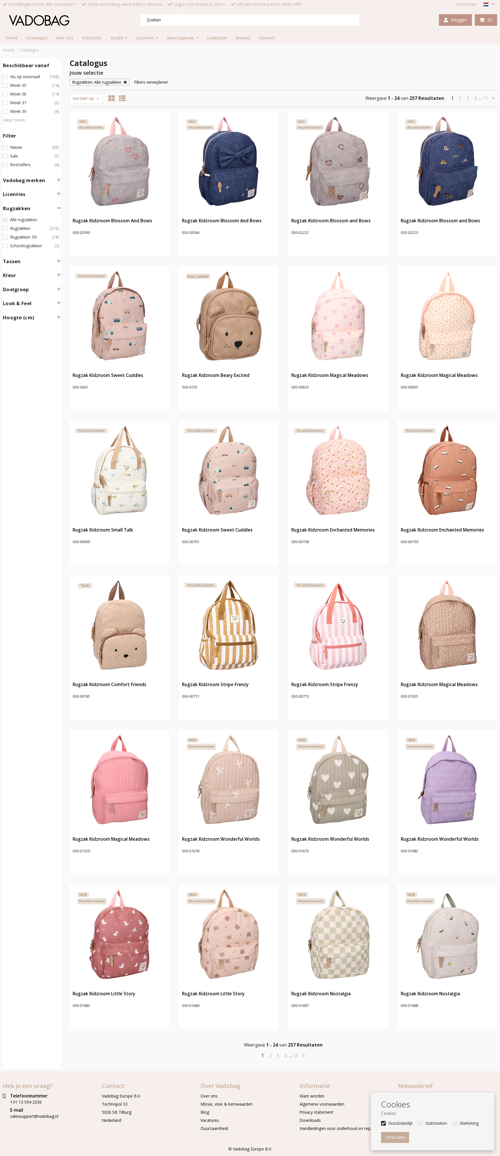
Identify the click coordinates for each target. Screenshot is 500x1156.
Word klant (467, 4)
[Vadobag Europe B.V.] (39, 20)
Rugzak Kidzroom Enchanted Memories (333, 530)
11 (485, 98)
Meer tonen (14, 120)
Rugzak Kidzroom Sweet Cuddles (108, 375)
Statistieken (436, 1123)
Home (8, 50)
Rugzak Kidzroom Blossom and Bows (331, 221)
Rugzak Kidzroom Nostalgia (321, 994)
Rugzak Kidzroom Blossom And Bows (112, 221)
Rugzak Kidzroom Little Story (104, 994)
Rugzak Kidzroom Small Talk (103, 530)
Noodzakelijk (400, 1123)
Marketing (469, 1123)
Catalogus (29, 50)
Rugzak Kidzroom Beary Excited (215, 375)
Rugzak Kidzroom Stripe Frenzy (215, 684)
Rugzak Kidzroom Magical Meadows (329, 375)
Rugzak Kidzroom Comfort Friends (109, 684)
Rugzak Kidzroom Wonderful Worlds (221, 839)
